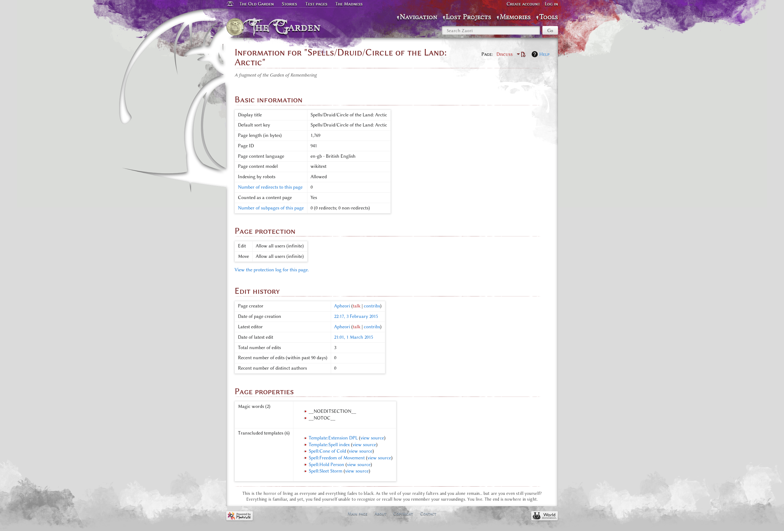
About (380, 513)
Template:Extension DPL (333, 438)
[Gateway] (229, 4)
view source (372, 438)
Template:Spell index (329, 444)
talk (356, 306)
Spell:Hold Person (326, 464)
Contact (428, 513)
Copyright (403, 513)
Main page (358, 513)
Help (544, 54)
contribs (372, 306)
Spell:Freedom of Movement (337, 458)
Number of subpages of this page (271, 208)
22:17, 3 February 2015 (356, 316)
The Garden (287, 27)
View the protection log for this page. (272, 270)
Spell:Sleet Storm (325, 471)
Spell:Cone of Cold (327, 451)
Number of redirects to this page (270, 187)
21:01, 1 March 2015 (353, 337)
